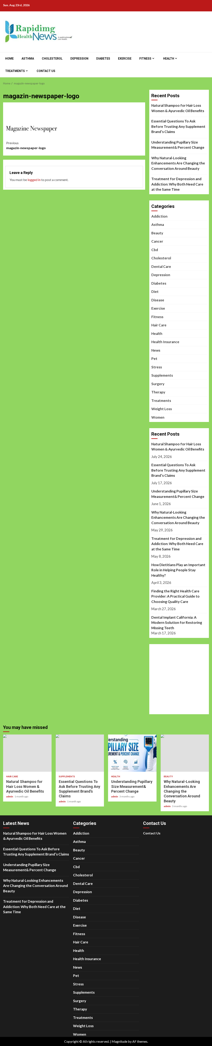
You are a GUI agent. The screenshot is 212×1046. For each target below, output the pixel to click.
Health (168, 58)
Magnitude (119, 1041)
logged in (34, 180)
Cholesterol (52, 58)
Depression (79, 58)
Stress (156, 367)
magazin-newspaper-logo (26, 145)
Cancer (157, 241)
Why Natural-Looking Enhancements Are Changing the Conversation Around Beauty (178, 163)
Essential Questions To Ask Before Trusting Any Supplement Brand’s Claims (178, 126)
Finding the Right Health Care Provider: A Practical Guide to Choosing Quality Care (175, 596)
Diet (155, 291)
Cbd (154, 250)
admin (9, 796)
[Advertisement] (86, 115)
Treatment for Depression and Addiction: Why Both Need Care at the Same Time (177, 184)
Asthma (28, 58)
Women (157, 417)
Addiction (159, 216)
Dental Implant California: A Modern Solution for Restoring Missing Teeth (176, 622)
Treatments (15, 71)
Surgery (157, 384)
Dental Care (161, 266)
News (155, 350)
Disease (157, 300)
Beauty (157, 233)
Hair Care (158, 325)
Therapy (158, 392)
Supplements (162, 375)
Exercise (124, 58)
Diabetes (103, 58)
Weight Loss (161, 409)
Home (9, 58)
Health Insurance (165, 342)
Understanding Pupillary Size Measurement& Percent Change (177, 145)
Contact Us (46, 71)
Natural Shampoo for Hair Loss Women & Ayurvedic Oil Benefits (177, 108)
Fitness (145, 58)
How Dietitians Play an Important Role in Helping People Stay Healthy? (178, 570)
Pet (154, 358)
